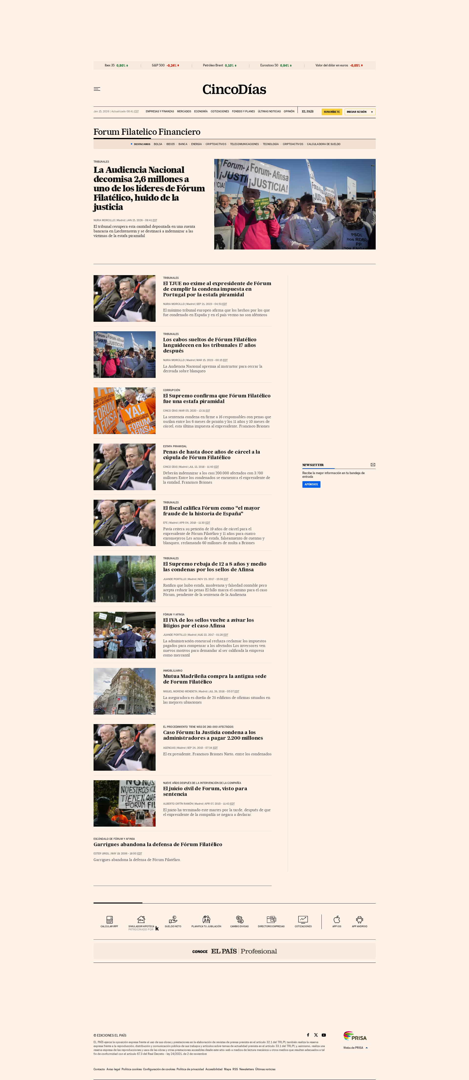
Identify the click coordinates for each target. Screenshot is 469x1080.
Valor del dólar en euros (332, 65)
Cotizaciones (220, 111)
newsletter (313, 465)
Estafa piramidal (175, 446)
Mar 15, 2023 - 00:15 (212, 360)
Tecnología (271, 144)
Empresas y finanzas (160, 111)
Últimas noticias (269, 111)
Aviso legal (113, 1069)
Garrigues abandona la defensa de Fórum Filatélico (158, 844)
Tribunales (101, 161)
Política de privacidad (190, 1069)
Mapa (227, 1069)
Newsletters (246, 1069)
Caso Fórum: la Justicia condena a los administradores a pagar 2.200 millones (213, 735)
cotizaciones (303, 926)
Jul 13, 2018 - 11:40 (204, 466)
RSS (235, 1069)
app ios (336, 926)
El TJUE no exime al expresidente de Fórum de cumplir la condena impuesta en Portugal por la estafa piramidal (217, 289)
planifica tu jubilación (206, 926)
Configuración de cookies (159, 1069)
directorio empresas (271, 926)
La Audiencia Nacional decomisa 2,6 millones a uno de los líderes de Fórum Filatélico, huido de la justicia (149, 188)
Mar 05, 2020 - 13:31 (194, 410)
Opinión (289, 111)
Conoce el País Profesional (235, 951)
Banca (183, 144)
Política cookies (132, 1069)
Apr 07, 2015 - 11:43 (220, 803)
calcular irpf (109, 926)
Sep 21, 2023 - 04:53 (211, 304)
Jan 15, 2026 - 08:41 (142, 220)
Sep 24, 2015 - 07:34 (202, 747)
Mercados (184, 111)
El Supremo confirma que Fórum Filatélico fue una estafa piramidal (217, 399)
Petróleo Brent (213, 65)
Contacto (99, 1069)
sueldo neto (173, 926)
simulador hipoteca (141, 926)
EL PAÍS (305, 110)
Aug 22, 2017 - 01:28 (213, 634)
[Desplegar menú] (97, 89)
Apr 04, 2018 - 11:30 (194, 522)
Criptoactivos (216, 144)
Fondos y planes (243, 111)
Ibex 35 (110, 65)
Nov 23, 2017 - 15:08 (213, 579)
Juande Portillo (174, 579)
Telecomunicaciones (244, 144)
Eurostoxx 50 (269, 65)
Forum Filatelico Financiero (147, 132)
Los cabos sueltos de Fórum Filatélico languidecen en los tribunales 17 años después (210, 346)
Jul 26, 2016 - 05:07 (224, 691)
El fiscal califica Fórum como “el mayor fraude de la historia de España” (211, 511)
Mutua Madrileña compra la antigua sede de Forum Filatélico (214, 679)
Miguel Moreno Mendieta (180, 691)
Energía (196, 144)
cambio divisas (239, 926)
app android (359, 926)
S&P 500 (158, 65)
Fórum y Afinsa (174, 614)
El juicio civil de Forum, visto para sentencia (205, 792)
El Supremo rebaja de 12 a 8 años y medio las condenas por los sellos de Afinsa (214, 567)
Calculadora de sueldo (324, 144)
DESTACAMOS (142, 144)
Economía (201, 111)
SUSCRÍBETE (332, 112)
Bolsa (158, 144)
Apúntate (311, 484)
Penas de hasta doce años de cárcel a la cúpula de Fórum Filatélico (211, 455)
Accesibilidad (214, 1069)
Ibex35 (170, 144)
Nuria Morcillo (104, 220)
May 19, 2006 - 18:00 (126, 853)
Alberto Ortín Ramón (178, 803)
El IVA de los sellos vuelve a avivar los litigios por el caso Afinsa (208, 623)
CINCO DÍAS (170, 410)
